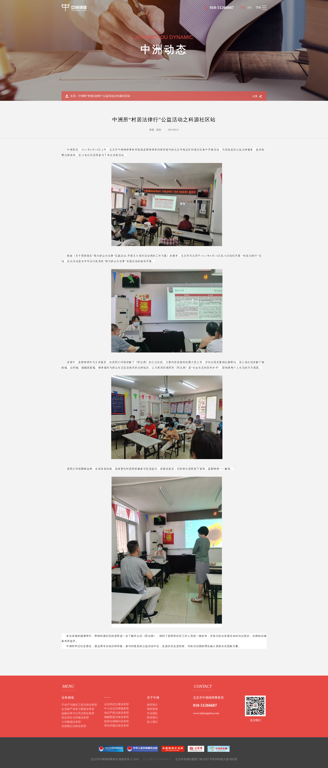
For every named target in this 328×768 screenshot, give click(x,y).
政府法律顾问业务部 (116, 721)
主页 (73, 95)
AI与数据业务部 (71, 721)
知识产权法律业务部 (116, 712)
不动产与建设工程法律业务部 (79, 704)
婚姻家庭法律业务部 (116, 717)
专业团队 (152, 713)
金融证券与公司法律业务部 (78, 713)
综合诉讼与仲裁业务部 (75, 717)
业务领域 (68, 697)
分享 (254, 96)
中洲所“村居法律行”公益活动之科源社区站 (104, 95)
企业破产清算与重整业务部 (78, 709)
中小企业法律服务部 (116, 708)
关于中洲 (153, 697)
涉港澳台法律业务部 (74, 726)
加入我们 (152, 721)
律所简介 (152, 704)
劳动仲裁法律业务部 (116, 725)
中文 (243, 7)
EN (250, 7)
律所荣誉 (152, 709)
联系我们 (152, 717)
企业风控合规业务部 (116, 704)
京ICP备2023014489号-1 (157, 759)
